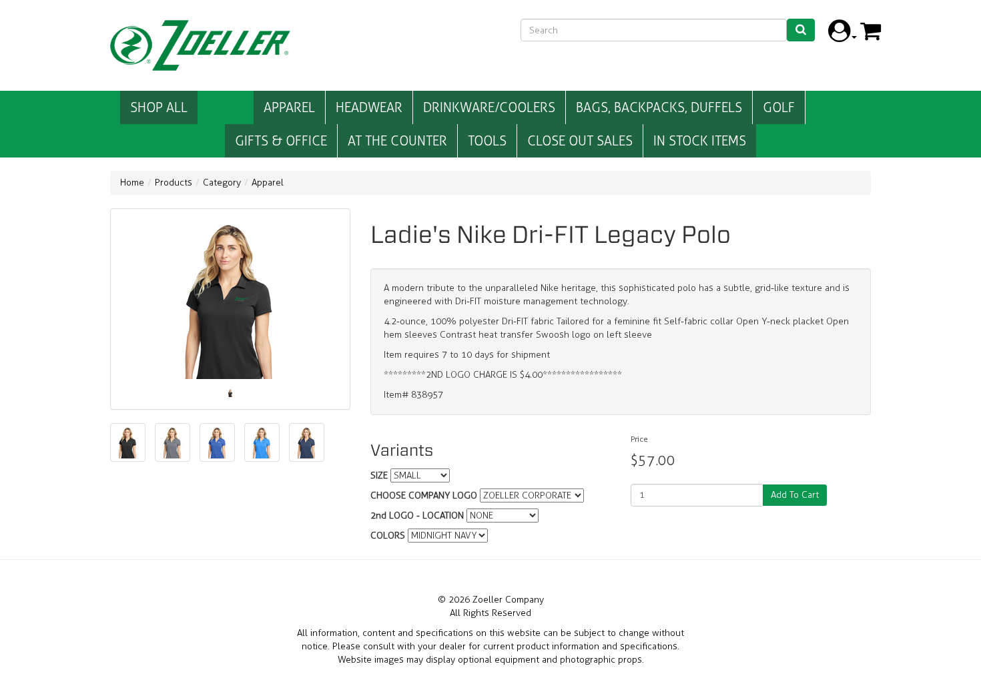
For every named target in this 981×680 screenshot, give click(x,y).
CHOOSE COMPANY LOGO (423, 495)
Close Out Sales (580, 141)
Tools (487, 141)
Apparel (289, 107)
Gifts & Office (281, 141)
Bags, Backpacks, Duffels (659, 107)
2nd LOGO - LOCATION (417, 515)
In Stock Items (699, 141)
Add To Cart (795, 494)
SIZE (379, 475)
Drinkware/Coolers (489, 107)
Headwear (369, 107)
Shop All (159, 107)
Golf (779, 107)
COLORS (387, 535)
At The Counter (397, 141)
